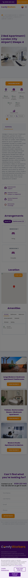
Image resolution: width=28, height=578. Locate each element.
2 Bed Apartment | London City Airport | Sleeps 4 (12, 18)
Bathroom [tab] (13, 314)
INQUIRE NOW (14, 83)
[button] (7, 119)
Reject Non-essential (19, 569)
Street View (18, 275)
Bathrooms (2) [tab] (18, 221)
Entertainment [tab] (8, 318)
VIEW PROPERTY (14, 384)
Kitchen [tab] (6, 322)
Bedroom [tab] (21, 314)
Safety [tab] (12, 322)
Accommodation (10, 15)
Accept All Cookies (15, 574)
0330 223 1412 (20, 484)
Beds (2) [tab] (8, 221)
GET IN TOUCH (8, 516)
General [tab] (17, 318)
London (21, 15)
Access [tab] (6, 314)
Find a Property (22, 2)
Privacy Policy (18, 565)
